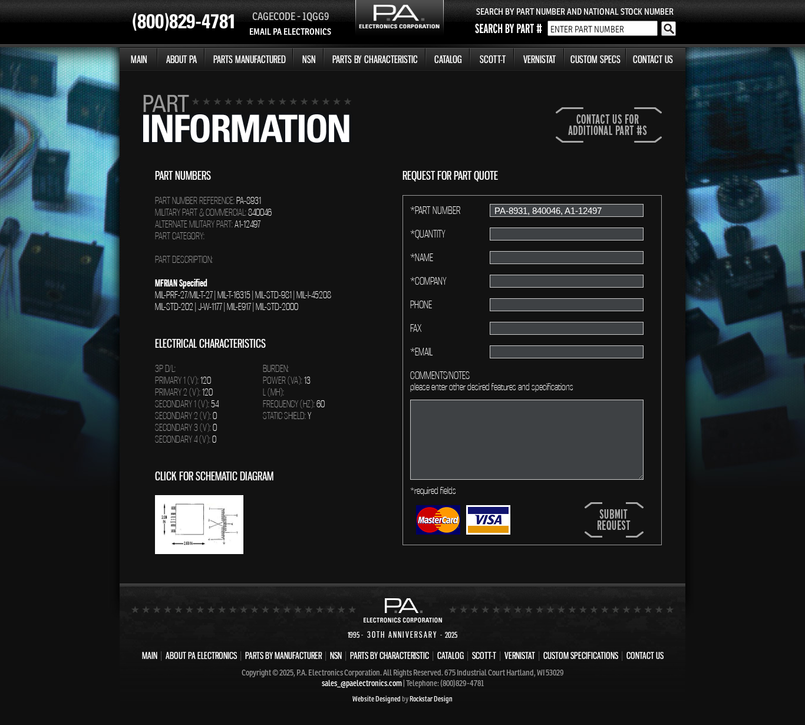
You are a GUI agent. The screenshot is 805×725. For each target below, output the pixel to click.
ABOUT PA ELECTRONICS (201, 655)
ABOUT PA (181, 59)
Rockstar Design (431, 698)
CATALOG (448, 59)
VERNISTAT (539, 59)
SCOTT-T (493, 59)
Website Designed (376, 698)
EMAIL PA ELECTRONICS (290, 31)
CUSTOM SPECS (595, 59)
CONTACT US (653, 59)
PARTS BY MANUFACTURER (283, 655)
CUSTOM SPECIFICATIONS (580, 655)
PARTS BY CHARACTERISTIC (375, 59)
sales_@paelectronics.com (362, 683)
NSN (309, 59)
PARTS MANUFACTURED (249, 59)
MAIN (139, 59)
